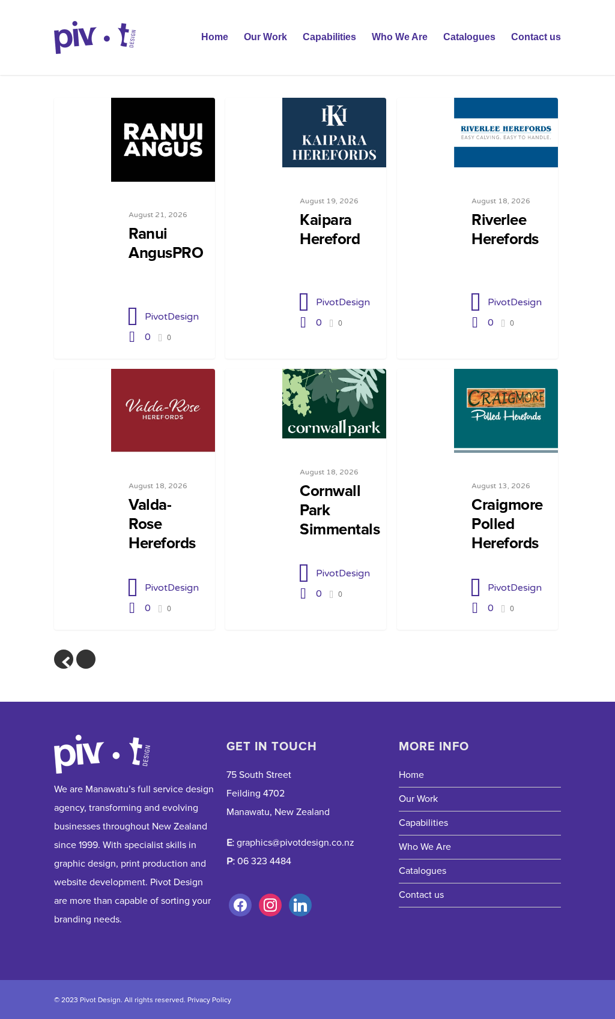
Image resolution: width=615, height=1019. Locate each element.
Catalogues (469, 37)
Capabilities (329, 37)
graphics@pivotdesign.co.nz (295, 843)
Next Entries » (85, 659)
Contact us (536, 37)
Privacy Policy (209, 1000)
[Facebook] (240, 905)
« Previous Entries (63, 659)
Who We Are (400, 37)
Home (214, 37)
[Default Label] (270, 905)
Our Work (265, 37)
